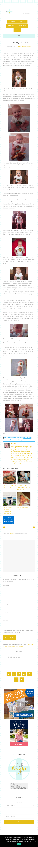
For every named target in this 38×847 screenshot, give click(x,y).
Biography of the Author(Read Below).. (18, 437)
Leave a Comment (26, 46)
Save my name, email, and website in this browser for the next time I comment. (18, 632)
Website (5, 621)
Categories (19, 802)
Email (5, 613)
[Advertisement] (19, 554)
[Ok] (36, 841)
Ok (19, 844)
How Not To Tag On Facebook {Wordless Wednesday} (23, 487)
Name (5, 605)
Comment (6, 585)
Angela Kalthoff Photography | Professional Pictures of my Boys (9, 510)
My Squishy (12, 533)
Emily (13, 443)
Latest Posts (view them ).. (14, 440)
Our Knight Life (17, 12)
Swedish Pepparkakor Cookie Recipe (9, 486)
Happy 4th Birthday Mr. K (22, 508)
